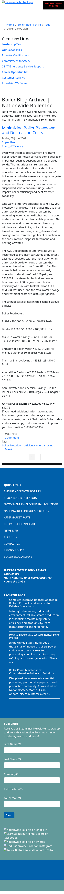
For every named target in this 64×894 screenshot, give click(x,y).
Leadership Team (12, 44)
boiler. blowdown (12, 445)
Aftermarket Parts (17, 517)
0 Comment (12, 437)
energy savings (45, 445)
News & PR (11, 530)
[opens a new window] (25, 829)
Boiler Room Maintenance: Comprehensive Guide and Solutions (31, 671)
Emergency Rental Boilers (22, 491)
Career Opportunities (15, 72)
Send (9, 815)
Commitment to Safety (16, 61)
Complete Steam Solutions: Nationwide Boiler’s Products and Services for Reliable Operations (33, 603)
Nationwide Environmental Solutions (31, 504)
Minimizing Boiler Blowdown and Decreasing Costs (28, 130)
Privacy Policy (14, 550)
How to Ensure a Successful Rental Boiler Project (34, 636)
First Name (12, 744)
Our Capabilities (12, 50)
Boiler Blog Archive (18, 556)
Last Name (12, 759)
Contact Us (12, 543)
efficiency (29, 445)
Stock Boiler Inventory (20, 498)
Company (11, 774)
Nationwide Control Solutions (26, 511)
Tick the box (13, 789)
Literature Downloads (20, 524)
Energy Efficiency (12, 146)
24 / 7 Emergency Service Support (23, 66)
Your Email (12, 798)
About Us (10, 537)
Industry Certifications (16, 55)
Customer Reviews (13, 77)
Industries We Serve (14, 83)
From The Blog (14, 595)
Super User (9, 142)
